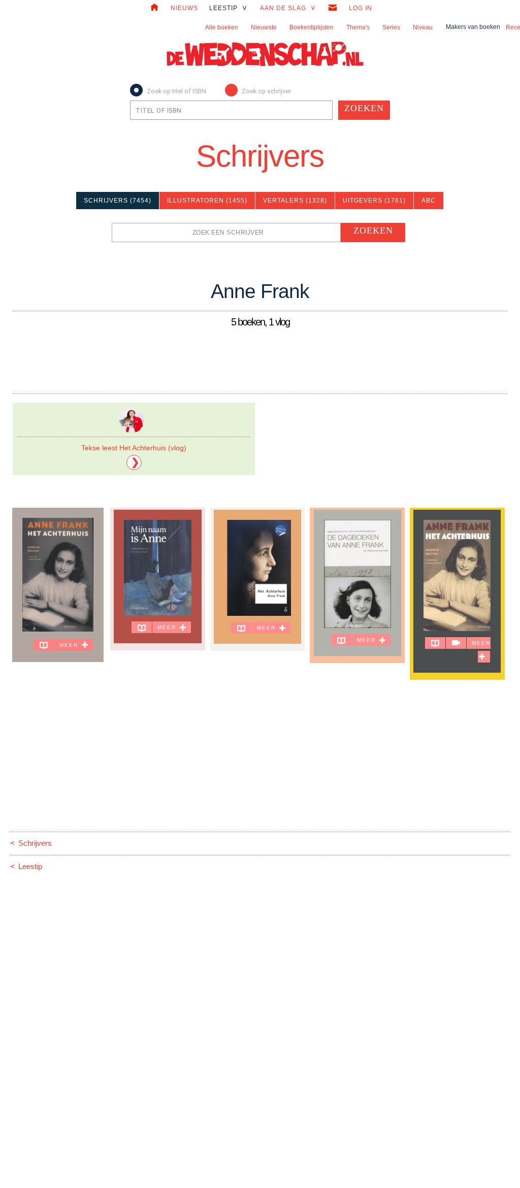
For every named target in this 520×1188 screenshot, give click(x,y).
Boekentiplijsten (311, 27)
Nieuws (184, 8)
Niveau (423, 27)
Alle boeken (221, 27)
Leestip (26, 866)
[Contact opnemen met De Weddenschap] (332, 8)
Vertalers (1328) (295, 200)
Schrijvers (260, 156)
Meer (70, 645)
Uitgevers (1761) (374, 200)
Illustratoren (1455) (207, 200)
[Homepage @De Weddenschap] (154, 8)
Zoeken (364, 108)
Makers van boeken (473, 26)
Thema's (358, 27)
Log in (360, 8)
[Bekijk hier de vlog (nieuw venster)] (456, 643)
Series (391, 27)
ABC (428, 200)
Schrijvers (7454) (117, 200)
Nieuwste (264, 27)
